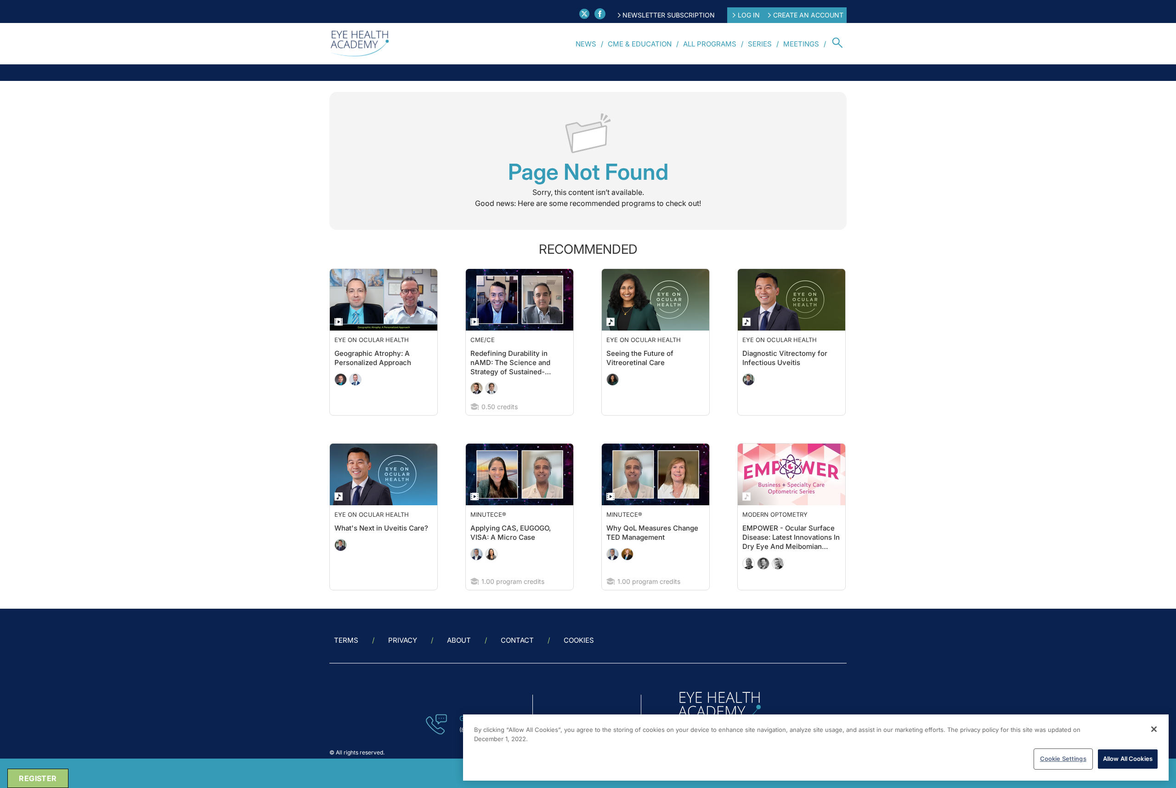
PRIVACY (402, 640)
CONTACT (517, 640)
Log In (749, 15)
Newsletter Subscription (668, 15)
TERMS (346, 640)
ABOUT (459, 640)
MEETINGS (801, 44)
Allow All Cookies (1128, 758)
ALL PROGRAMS (709, 44)
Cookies (579, 640)
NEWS (586, 44)
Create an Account (808, 15)
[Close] (1154, 729)
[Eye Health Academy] (359, 43)
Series (760, 44)
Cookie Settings (1063, 758)
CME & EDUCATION (640, 44)
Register (38, 778)
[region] (816, 747)
